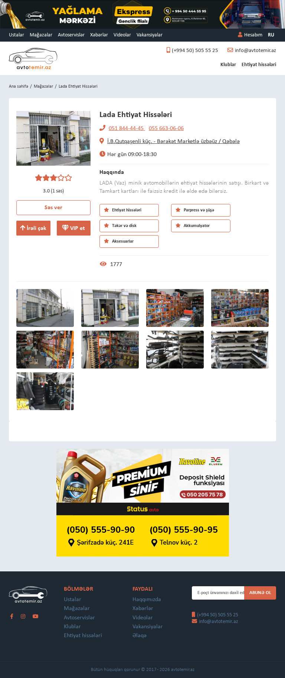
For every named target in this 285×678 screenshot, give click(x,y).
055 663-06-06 (166, 129)
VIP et (77, 228)
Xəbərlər (99, 35)
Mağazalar (41, 35)
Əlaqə (139, 636)
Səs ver (53, 208)
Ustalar (16, 35)
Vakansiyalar (150, 35)
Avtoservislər (71, 35)
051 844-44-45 (127, 129)
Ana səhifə (18, 86)
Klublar (228, 65)
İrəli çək (35, 228)
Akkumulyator (196, 226)
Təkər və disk (124, 226)
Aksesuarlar (122, 241)
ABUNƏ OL (260, 592)
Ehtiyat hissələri (259, 65)
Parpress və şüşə (198, 210)
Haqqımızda (146, 600)
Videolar (122, 35)
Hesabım (253, 35)
